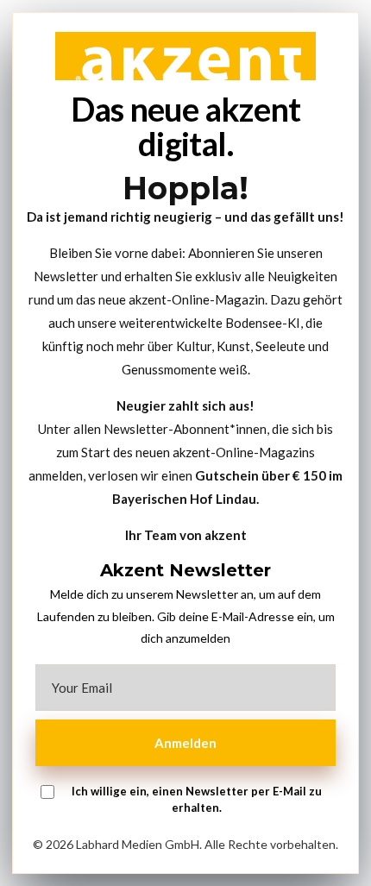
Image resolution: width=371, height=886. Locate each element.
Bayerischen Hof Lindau (184, 498)
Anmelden (185, 743)
